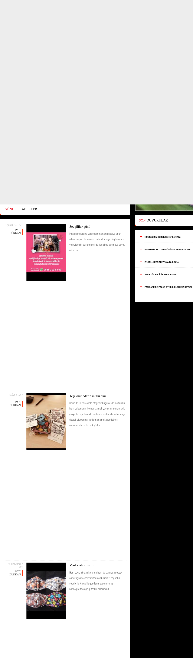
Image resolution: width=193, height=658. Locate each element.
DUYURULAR (153, 220)
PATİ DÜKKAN (15, 232)
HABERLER (21, 209)
